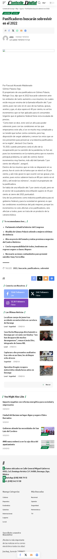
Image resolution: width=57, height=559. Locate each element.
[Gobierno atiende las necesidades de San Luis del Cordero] (47, 431)
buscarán (23, 268)
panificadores (33, 268)
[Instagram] (16, 303)
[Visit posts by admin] (5, 38)
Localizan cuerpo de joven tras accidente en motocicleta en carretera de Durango (20, 320)
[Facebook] (16, 293)
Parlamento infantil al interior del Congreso (24, 227)
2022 (15, 268)
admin (11, 37)
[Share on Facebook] (9, 30)
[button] (5, 3)
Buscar (48, 384)
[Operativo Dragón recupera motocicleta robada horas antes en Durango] (46, 371)
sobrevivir (44, 268)
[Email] (21, 30)
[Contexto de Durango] (22, 3)
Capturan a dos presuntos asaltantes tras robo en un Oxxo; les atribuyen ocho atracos (20, 355)
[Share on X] (13, 30)
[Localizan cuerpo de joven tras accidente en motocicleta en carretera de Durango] (46, 321)
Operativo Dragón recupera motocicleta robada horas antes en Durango (19, 370)
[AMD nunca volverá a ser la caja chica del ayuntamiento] (47, 444)
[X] (41, 293)
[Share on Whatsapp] (17, 30)
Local (15, 13)
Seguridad (12, 327)
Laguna (7, 13)
